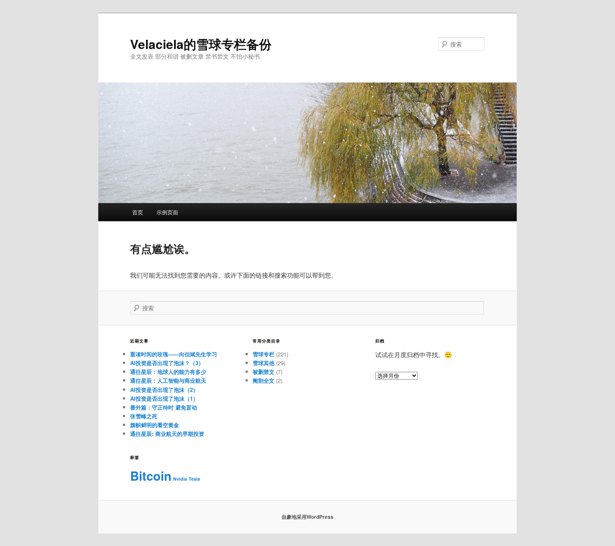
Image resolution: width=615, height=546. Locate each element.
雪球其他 (263, 363)
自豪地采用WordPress (307, 516)
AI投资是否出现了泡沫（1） (164, 398)
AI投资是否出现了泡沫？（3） (167, 363)
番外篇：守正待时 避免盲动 (163, 407)
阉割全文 (263, 380)
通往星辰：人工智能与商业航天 (168, 380)
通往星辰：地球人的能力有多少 (168, 372)
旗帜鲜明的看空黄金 (154, 425)
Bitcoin (151, 475)
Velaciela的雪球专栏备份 (201, 44)
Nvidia (180, 479)
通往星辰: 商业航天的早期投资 (167, 434)
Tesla (194, 479)
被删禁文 (263, 372)
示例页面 (167, 212)
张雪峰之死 (143, 416)
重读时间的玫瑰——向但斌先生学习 (173, 354)
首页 (137, 212)
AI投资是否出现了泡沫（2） (164, 390)
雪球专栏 (263, 354)
